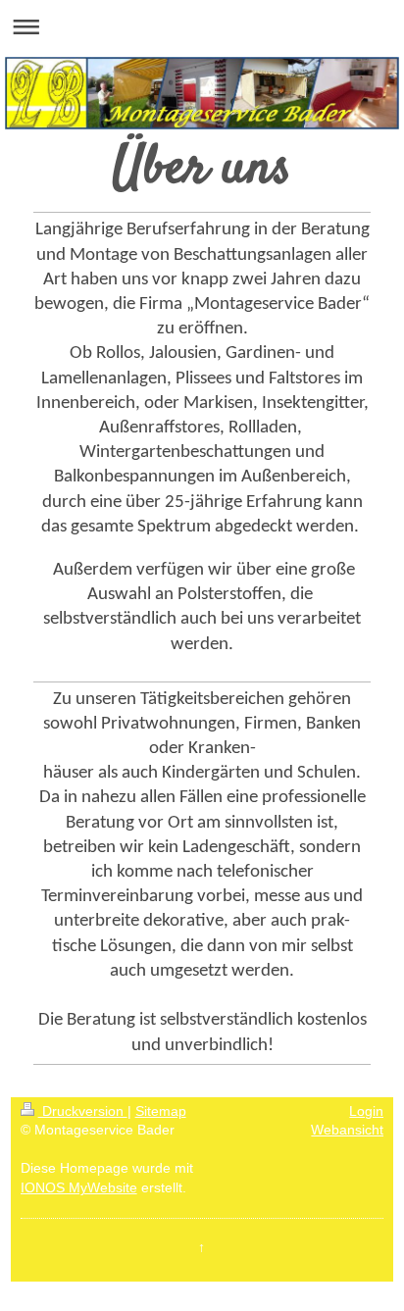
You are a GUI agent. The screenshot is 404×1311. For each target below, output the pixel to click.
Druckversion (82, 1111)
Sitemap (160, 1111)
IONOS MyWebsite (79, 1187)
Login (366, 1111)
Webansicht (347, 1129)
